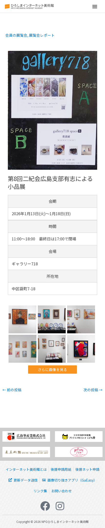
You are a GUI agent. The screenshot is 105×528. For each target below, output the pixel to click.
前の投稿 (11, 390)
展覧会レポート (42, 35)
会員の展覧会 (16, 35)
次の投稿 (93, 390)
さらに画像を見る (52, 369)
